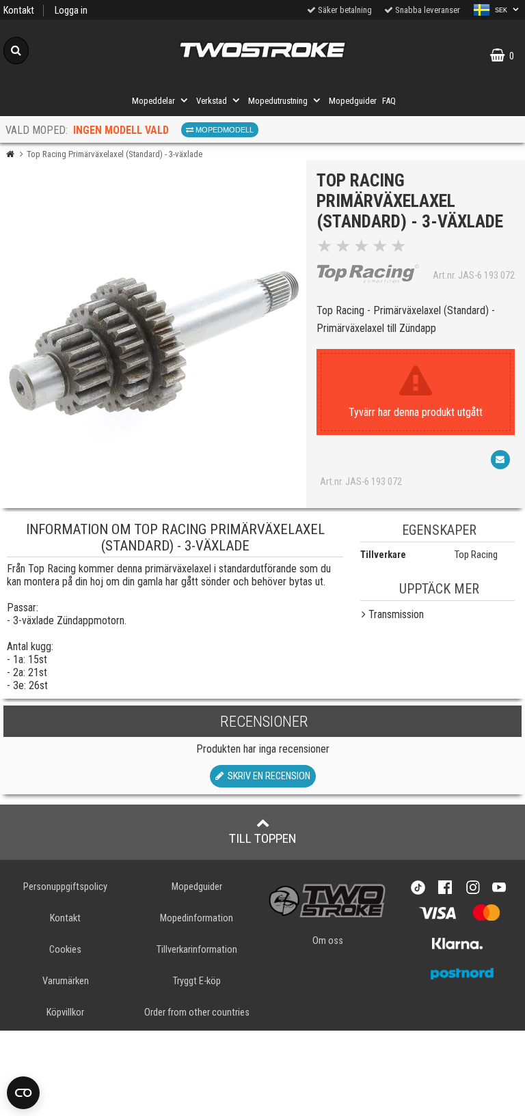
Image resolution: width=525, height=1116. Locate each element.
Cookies (65, 949)
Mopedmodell (223, 130)
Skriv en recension (267, 776)
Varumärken (65, 981)
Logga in (71, 10)
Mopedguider (353, 101)
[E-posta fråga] (500, 459)
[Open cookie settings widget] (23, 1092)
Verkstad (211, 101)
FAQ (389, 101)
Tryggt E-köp (197, 981)
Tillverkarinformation (197, 949)
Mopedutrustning (278, 101)
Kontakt (18, 10)
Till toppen (263, 838)
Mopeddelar (153, 101)
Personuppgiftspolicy (65, 887)
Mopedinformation (196, 918)
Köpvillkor (65, 1012)
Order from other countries (197, 1012)
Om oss (327, 941)
